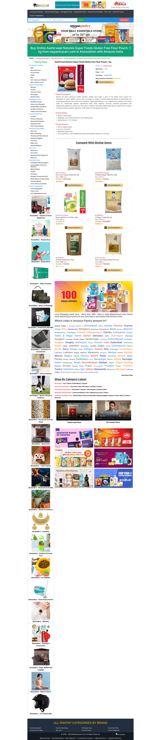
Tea (64, 383)
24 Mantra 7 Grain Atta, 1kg (103, 217)
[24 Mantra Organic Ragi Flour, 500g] (113, 159)
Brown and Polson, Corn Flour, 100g (67, 217)
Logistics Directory (114, 738)
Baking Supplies (102, 395)
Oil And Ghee (77, 395)
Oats (87, 392)
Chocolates (75, 389)
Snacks (99, 386)
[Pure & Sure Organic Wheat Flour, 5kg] (74, 159)
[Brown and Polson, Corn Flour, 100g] (74, 201)
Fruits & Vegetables (36, 15)
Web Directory (100, 738)
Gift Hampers (91, 389)
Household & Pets (80, 12)
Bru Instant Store (113, 422)
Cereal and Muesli (78, 392)
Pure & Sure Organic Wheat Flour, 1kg (107, 260)
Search (81, 20)
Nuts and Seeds (83, 386)
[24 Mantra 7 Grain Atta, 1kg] (113, 201)
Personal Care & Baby (95, 12)
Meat (122, 395)
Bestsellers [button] (124, 20)
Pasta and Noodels (89, 395)
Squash (84, 383)
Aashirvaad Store (74, 422)
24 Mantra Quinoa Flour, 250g (65, 260)
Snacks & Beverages (52, 12)
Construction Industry (85, 738)
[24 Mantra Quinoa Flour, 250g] (74, 244)
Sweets (83, 389)
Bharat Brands (45, 738)
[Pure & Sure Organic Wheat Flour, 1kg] (113, 244)
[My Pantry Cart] (41, 5)
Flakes (106, 392)
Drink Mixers (76, 383)
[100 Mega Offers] (94, 296)
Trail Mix (93, 386)
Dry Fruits (74, 386)
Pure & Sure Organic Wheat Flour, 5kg (67, 175)
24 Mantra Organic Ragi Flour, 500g (106, 175)
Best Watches (70, 738)
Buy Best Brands (58, 738)
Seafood (57, 398)
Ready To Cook (114, 395)
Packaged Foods (66, 12)
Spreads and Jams (96, 392)
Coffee (69, 383)
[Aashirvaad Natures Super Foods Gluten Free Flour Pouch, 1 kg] (70, 78)
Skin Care (107, 12)
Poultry (127, 395)
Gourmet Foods (118, 12)
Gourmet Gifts (102, 389)
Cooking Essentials (36, 12)
